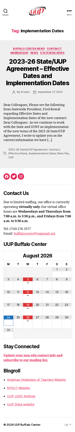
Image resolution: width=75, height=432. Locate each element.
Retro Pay (63, 153)
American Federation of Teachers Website (36, 380)
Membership (19, 52)
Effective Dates (17, 153)
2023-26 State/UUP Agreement (27, 149)
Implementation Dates (42, 153)
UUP (11, 157)
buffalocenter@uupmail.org (34, 234)
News (34, 52)
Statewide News (52, 52)
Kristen (25, 92)
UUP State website (20, 404)
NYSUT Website (18, 388)
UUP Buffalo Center (27, 424)
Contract (54, 48)
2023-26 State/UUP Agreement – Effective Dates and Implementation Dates (37, 72)
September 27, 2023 (50, 92)
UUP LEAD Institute (21, 396)
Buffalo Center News (29, 48)
